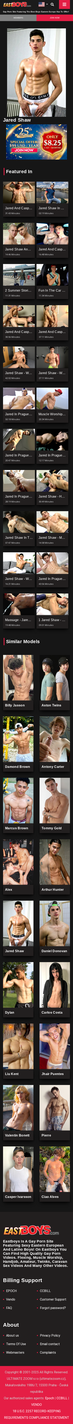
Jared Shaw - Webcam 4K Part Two (31, 373)
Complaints (48, 1352)
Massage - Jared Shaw (22, 620)
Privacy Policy (50, 1335)
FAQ (9, 1308)
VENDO (36, 1405)
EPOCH (11, 1291)
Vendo (10, 1299)
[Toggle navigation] (64, 4)
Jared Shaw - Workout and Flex (28, 579)
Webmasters (15, 1352)
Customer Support (53, 1299)
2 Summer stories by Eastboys (28, 290)
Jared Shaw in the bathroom (27, 537)
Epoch (50, 1398)
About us (12, 1335)
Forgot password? (53, 1308)
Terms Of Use (16, 1344)
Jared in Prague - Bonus (23, 455)
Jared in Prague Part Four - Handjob (32, 496)
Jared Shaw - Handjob (55, 496)
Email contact (50, 1344)
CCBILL (45, 1291)
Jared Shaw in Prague (55, 208)
